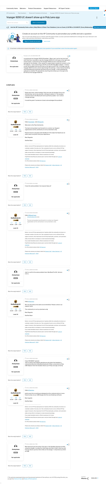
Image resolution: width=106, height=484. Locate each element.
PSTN (37, 167)
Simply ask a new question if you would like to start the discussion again (56, 48)
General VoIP (48, 165)
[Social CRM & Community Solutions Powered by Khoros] (84, 478)
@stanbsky (31, 122)
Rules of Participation (30, 479)
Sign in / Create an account (32, 41)
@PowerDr (40, 122)
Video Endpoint (56, 165)
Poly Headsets (22, 13)
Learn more (47, 41)
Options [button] (97, 17)
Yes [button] (25, 111)
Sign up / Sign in (94, 8)
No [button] (30, 111)
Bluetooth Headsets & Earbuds (38, 13)
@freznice (31, 301)
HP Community (10, 13)
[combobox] (17, 22)
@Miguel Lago (32, 215)
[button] (68, 56)
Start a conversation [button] (39, 22)
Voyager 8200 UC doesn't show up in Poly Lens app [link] (64, 13)
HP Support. (43, 160)
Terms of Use (18, 479)
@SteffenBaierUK (31, 217)
